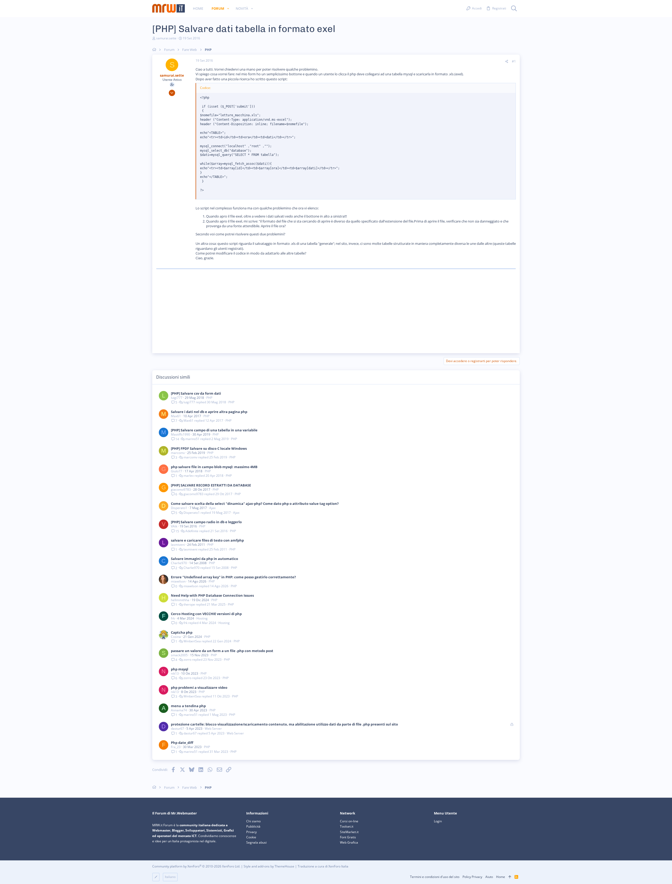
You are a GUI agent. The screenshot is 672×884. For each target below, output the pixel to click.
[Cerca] (514, 8)
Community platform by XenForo (196, 866)
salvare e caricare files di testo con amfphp (207, 540)
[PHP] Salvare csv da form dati (196, 393)
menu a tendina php (188, 705)
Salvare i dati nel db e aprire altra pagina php (209, 411)
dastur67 (177, 728)
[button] (228, 8)
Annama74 (179, 710)
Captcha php (181, 632)
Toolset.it (346, 826)
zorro (187, 659)
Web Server (213, 728)
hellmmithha (180, 600)
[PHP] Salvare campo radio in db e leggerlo (206, 522)
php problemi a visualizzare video (199, 687)
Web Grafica (349, 842)
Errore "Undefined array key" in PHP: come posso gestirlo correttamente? (233, 577)
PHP (209, 397)
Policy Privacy (472, 877)
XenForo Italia (338, 866)
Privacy (251, 832)
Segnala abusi (256, 842)
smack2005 (179, 655)
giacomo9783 (181, 489)
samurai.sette (166, 38)
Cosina (176, 636)
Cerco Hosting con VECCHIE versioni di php (206, 613)
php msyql (179, 669)
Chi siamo (253, 821)
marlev (188, 475)
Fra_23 (176, 747)
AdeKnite (191, 531)
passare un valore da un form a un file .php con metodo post (222, 650)
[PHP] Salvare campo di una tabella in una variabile (214, 430)
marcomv (178, 453)
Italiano (170, 877)
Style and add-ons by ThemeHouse (269, 866)
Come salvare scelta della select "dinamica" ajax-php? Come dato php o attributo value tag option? (255, 503)
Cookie (251, 837)
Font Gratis (348, 837)
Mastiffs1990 (180, 434)
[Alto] (510, 877)
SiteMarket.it (349, 832)
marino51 (192, 439)
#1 (514, 61)
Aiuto (489, 877)
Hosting (202, 618)
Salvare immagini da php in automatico (204, 558)
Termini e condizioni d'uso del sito (434, 877)
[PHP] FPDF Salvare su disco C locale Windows (209, 448)
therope (189, 604)
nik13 (175, 673)
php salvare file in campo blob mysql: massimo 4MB (214, 466)
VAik (174, 526)
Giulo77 (176, 471)
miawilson (178, 581)
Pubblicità (253, 826)
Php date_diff (182, 742)
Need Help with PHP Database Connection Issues (212, 595)
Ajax (212, 508)
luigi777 (176, 397)
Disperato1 (179, 508)
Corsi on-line (349, 821)
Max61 (176, 416)
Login (438, 821)
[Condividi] (506, 61)
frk (173, 618)
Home (500, 877)
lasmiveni (178, 544)
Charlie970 (179, 563)
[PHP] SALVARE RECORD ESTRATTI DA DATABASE (211, 485)
